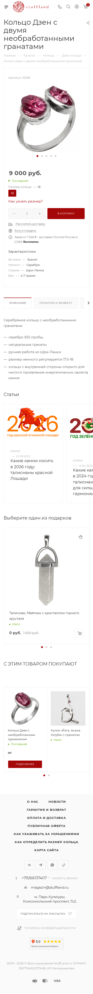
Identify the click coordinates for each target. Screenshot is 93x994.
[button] (37, 156)
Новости (57, 801)
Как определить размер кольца (46, 842)
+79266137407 (34, 878)
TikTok (64, 865)
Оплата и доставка (46, 818)
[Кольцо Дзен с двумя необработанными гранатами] (46, 119)
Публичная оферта (46, 826)
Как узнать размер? (25, 201)
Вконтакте (29, 865)
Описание (17, 303)
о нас (32, 801)
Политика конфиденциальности (50, 928)
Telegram (41, 865)
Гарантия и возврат (56, 303)
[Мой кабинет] (77, 7)
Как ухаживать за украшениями (46, 834)
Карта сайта (46, 850)
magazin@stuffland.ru (50, 887)
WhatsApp (52, 865)
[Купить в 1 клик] (80, 536)
